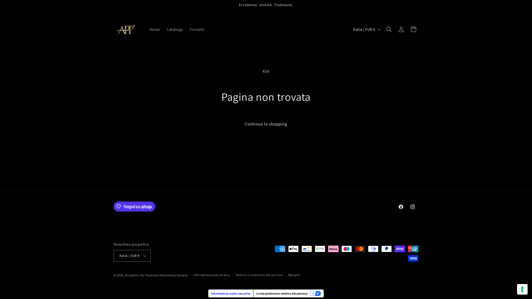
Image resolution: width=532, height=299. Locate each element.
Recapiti (294, 275)
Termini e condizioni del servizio (259, 275)
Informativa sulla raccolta (230, 293)
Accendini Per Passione (141, 275)
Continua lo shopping (266, 124)
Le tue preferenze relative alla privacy (282, 293)
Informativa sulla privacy (211, 275)
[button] (389, 29)
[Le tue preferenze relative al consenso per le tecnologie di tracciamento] (522, 289)
